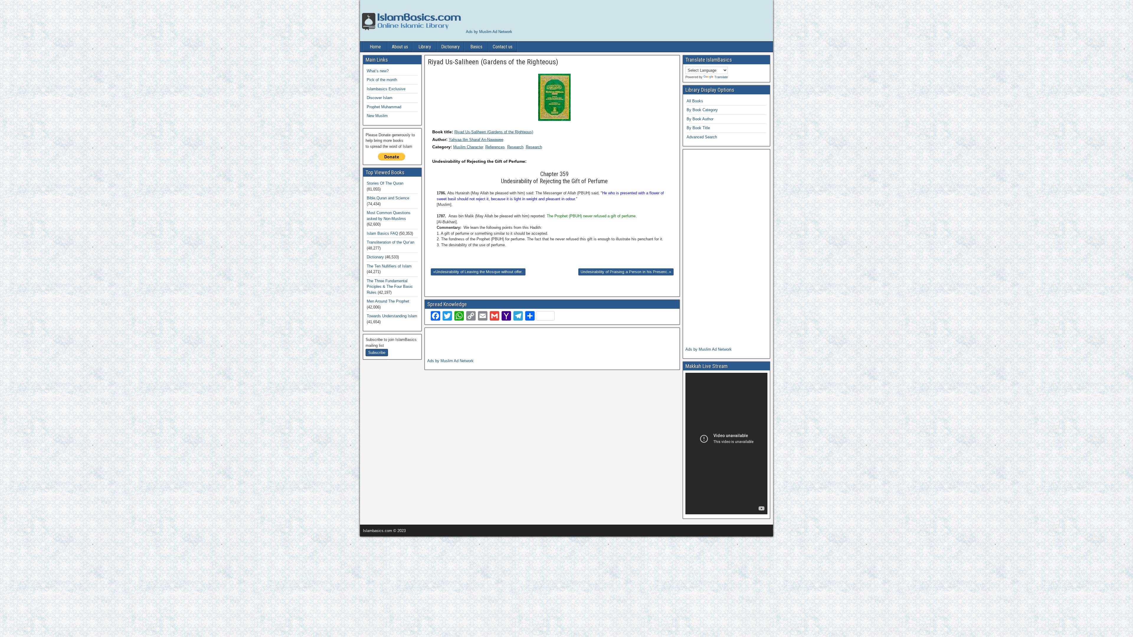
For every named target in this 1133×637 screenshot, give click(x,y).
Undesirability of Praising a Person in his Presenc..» (626, 272)
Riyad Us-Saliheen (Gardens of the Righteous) (493, 132)
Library (424, 47)
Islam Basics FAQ (382, 233)
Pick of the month (382, 80)
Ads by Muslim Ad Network (489, 31)
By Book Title (698, 128)
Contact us (503, 47)
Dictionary (450, 47)
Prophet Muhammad (384, 107)
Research (515, 147)
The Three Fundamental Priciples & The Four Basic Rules (390, 287)
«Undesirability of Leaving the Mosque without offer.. (478, 272)
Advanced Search (702, 137)
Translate (721, 77)
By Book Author (700, 119)
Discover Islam (379, 98)
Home (375, 47)
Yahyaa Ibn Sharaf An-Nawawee (476, 139)
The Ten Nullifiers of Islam (389, 266)
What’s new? (378, 71)
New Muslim (377, 116)
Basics (476, 47)
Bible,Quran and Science (388, 198)
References (495, 147)
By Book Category (702, 110)
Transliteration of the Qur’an (390, 242)
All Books (695, 101)
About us (400, 47)
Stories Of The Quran (385, 183)
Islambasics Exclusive (386, 89)
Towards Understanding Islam (392, 316)
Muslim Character (468, 147)
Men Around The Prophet (388, 301)
